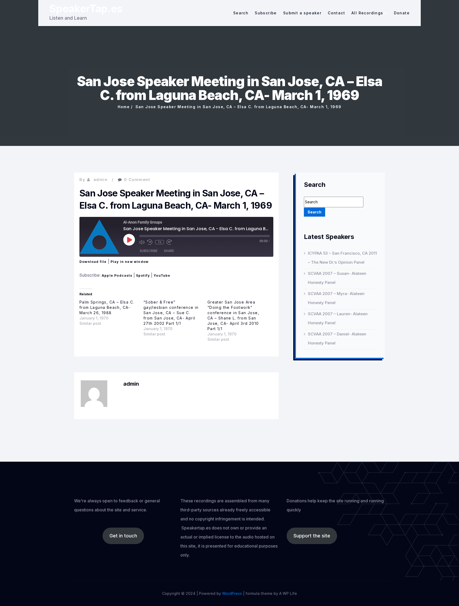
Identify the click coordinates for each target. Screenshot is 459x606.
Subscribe (266, 13)
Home (124, 106)
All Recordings (367, 13)
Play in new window (129, 262)
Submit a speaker (302, 13)
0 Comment (137, 179)
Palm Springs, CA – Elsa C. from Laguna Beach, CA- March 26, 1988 (106, 307)
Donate (402, 13)
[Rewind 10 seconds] (149, 242)
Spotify (143, 275)
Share (169, 251)
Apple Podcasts (117, 275)
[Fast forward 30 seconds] (169, 242)
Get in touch (123, 535)
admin (101, 179)
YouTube (162, 275)
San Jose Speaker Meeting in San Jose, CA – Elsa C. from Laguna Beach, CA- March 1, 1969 (238, 106)
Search (240, 13)
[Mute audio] (141, 242)
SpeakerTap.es (85, 8)
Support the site (312, 535)
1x (159, 242)
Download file (93, 262)
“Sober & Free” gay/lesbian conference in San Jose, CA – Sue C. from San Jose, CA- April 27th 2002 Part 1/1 (171, 313)
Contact (336, 13)
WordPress (232, 593)
